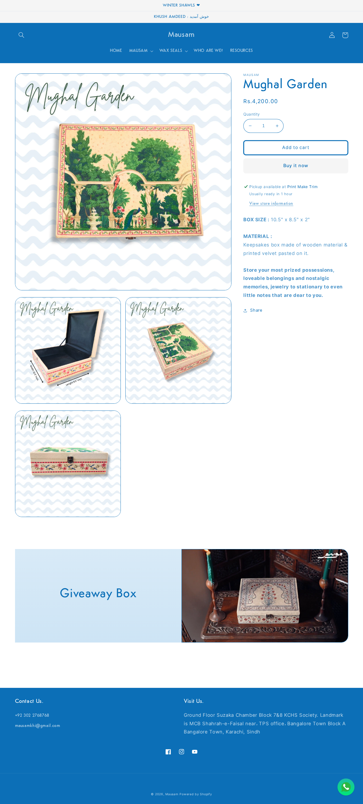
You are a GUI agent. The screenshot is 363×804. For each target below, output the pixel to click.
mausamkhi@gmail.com (37, 726)
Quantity (251, 114)
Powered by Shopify (196, 794)
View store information (271, 204)
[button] (21, 35)
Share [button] (256, 310)
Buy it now (295, 165)
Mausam (171, 794)
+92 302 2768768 (32, 716)
